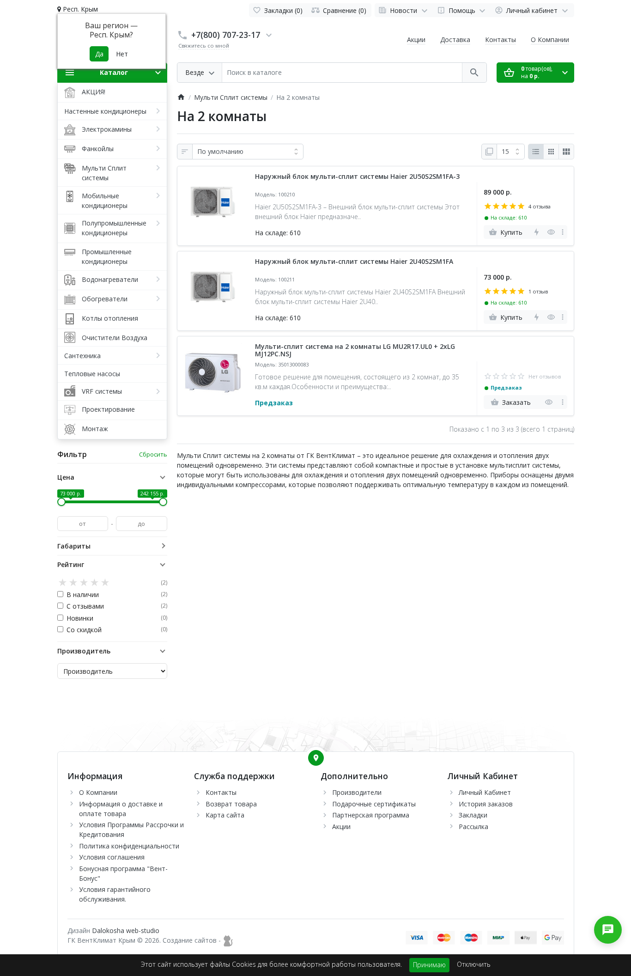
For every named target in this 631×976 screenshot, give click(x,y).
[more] (562, 232)
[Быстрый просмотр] (550, 232)
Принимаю (429, 964)
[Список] (536, 151)
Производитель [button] (83, 651)
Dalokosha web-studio (125, 930)
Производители (357, 792)
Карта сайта (225, 815)
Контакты (500, 39)
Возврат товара (231, 803)
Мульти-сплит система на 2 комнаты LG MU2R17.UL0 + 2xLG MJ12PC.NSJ (355, 351)
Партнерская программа (370, 815)
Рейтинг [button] (70, 564)
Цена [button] (65, 477)
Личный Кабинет (485, 792)
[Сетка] (551, 151)
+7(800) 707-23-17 (225, 34)
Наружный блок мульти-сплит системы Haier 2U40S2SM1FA (354, 262)
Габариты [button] (74, 546)
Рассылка (473, 826)
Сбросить (153, 454)
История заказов (486, 803)
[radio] (62, 582)
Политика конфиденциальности (129, 846)
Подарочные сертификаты (374, 803)
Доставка (455, 39)
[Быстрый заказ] (536, 232)
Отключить (474, 964)
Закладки (473, 815)
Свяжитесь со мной (203, 45)
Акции (416, 39)
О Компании (550, 39)
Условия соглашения (112, 857)
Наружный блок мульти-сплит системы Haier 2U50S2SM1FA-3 (357, 177)
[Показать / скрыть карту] (316, 758)
